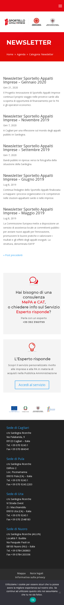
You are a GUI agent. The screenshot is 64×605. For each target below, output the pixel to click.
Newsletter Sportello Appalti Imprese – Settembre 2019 (28, 147)
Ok (32, 600)
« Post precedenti (13, 255)
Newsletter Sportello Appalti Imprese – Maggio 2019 (28, 210)
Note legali (36, 573)
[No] (59, 592)
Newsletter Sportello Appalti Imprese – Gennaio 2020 (28, 80)
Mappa (21, 573)
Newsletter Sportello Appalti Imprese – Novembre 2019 (28, 117)
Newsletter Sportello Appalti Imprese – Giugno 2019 (28, 177)
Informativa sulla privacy (30, 577)
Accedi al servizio (32, 384)
